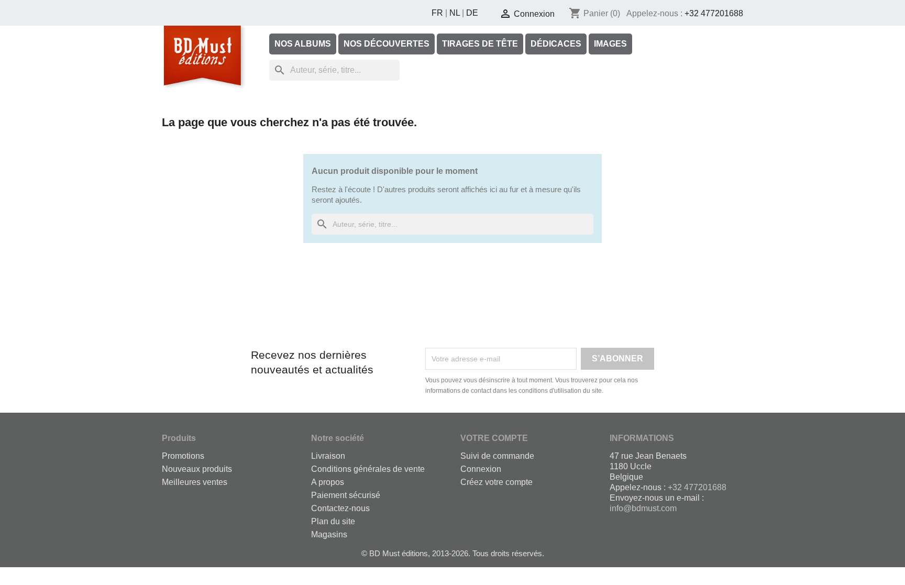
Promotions (183, 455)
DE (472, 12)
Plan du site (333, 521)
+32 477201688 (714, 13)
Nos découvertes (386, 43)
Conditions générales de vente (368, 469)
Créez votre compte (496, 482)
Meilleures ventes (194, 482)
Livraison (328, 455)
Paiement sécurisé (345, 495)
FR (437, 12)
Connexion (480, 469)
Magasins (329, 534)
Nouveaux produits (197, 469)
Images (610, 43)
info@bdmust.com (643, 508)
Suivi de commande (497, 455)
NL (454, 12)
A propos (327, 482)
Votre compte (494, 438)
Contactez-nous (340, 508)
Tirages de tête (480, 43)
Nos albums (302, 43)
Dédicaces (556, 43)
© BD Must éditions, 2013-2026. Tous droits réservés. (452, 553)
